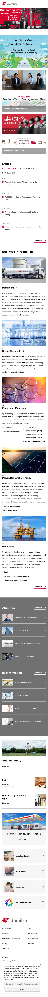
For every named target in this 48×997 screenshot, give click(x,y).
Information (8, 173)
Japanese (5, 949)
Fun (29, 928)
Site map (5, 957)
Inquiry (4, 943)
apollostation (6, 928)
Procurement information (11, 938)
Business (5, 933)
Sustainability (32, 933)
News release (9, 168)
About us (31, 943)
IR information (27, 168)
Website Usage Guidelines (10, 961)
